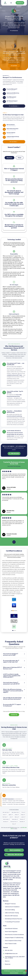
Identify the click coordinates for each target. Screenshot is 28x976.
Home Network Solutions (11, 928)
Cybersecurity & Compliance (12, 906)
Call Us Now (15, 854)
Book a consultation (15, 850)
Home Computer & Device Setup (13, 940)
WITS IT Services (11, 970)
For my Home (14, 65)
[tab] (12, 630)
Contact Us (14, 714)
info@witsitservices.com (11, 953)
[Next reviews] (14, 542)
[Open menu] (11, 3)
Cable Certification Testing (12, 912)
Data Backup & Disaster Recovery (13, 918)
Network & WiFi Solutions (11, 915)
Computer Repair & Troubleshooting (14, 937)
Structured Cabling (10, 909)
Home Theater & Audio (10, 943)
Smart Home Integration (11, 931)
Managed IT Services (10, 903)
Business (9, 157)
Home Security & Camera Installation (14, 934)
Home (19, 157)
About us (7, 961)
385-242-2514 (15, 453)
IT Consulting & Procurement (12, 921)
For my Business (14, 30)
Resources (7, 964)
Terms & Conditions (14, 972)
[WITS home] (5, 2)
